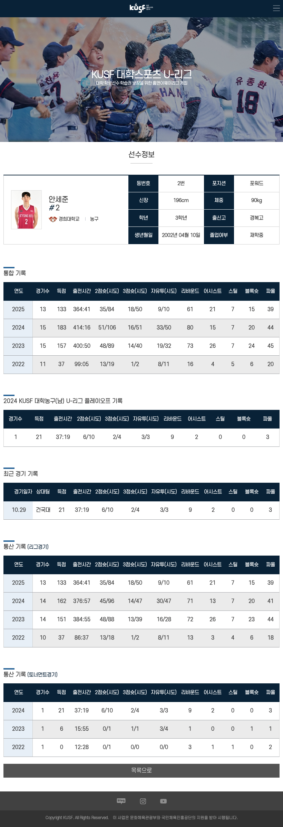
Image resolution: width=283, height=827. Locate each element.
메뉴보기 (274, 8)
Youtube (163, 801)
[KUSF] (141, 14)
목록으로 (141, 771)
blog (121, 801)
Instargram (143, 801)
